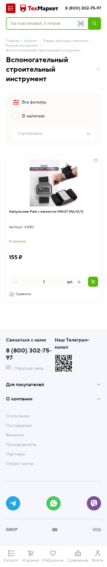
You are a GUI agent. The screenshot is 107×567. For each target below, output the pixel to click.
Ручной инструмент (22, 45)
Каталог (30, 41)
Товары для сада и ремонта (65, 41)
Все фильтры (34, 102)
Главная (12, 41)
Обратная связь (28, 368)
